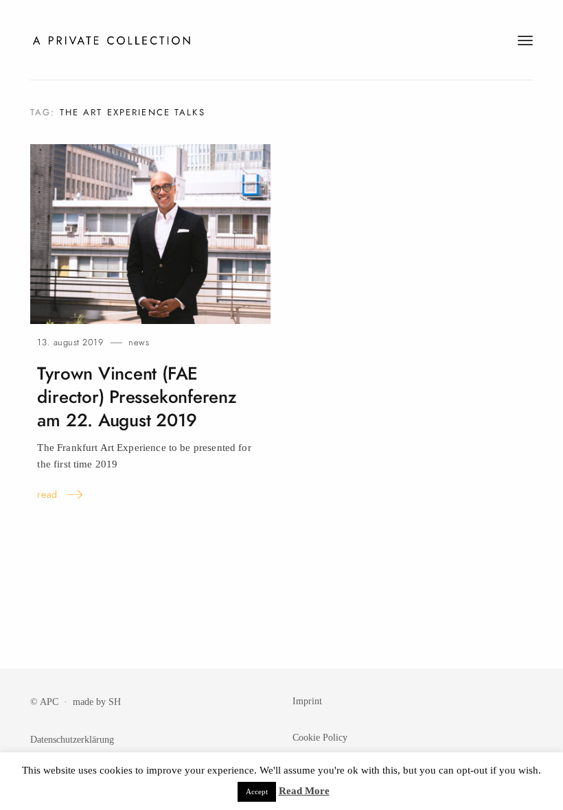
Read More (304, 790)
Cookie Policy (319, 737)
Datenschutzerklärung (72, 739)
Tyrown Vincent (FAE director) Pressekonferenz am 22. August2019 (136, 397)
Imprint (307, 700)
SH (114, 701)
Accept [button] (257, 791)
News (138, 342)
